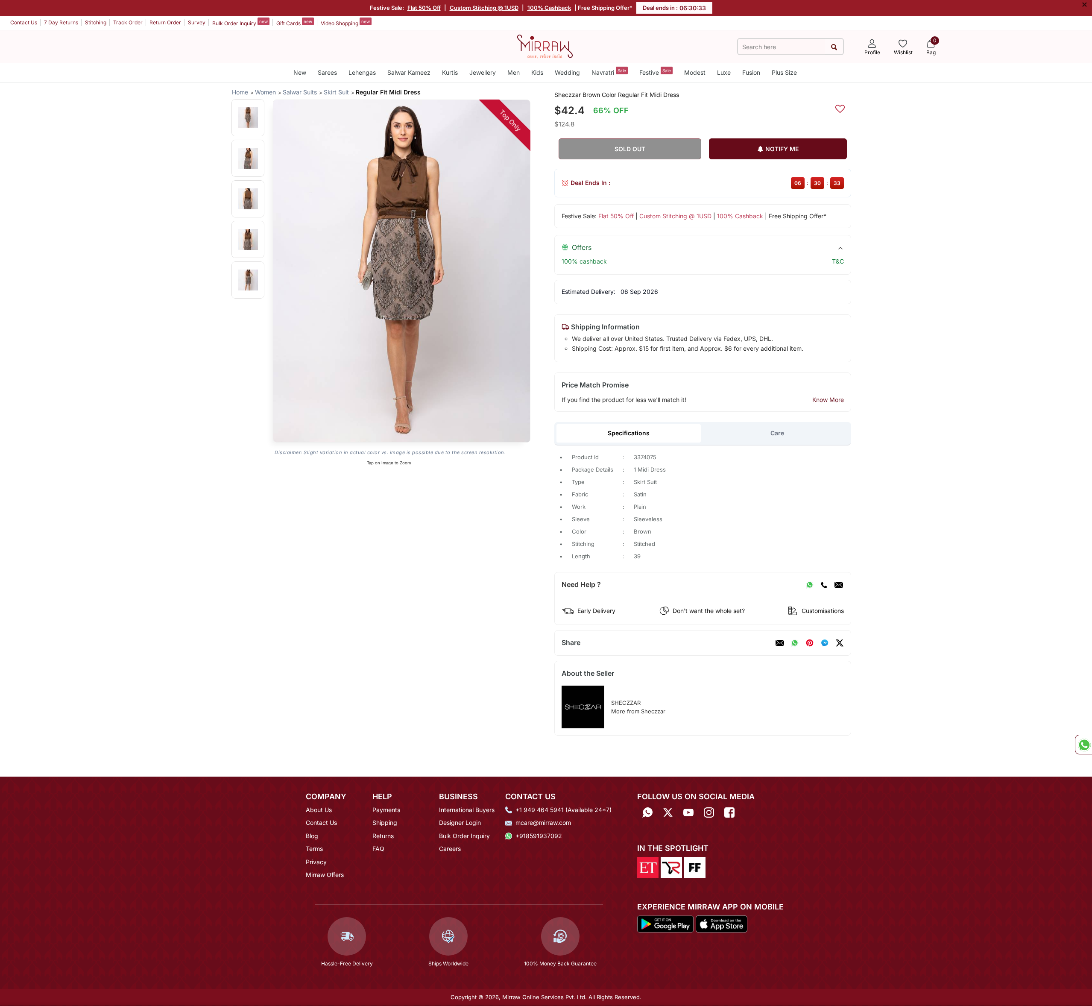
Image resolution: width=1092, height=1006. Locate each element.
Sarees (327, 72)
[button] (248, 118)
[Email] (839, 584)
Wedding (567, 72)
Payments (386, 809)
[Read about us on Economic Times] (648, 867)
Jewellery (482, 72)
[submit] (834, 47)
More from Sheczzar (638, 711)
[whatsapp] (794, 643)
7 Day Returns (61, 22)
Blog (312, 835)
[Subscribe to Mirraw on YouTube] (688, 812)
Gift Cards (294, 22)
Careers (450, 848)
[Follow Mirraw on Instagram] (709, 812)
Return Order (165, 22)
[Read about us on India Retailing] (671, 867)
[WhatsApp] (809, 584)
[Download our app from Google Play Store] (665, 923)
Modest (695, 72)
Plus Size (784, 72)
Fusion (751, 72)
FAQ (378, 848)
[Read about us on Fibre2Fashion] (695, 867)
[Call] (823, 584)
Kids (537, 72)
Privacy (316, 861)
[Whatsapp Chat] (1083, 744)
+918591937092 (538, 835)
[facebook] (824, 643)
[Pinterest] (809, 643)
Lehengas (362, 72)
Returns (383, 835)
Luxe (724, 72)
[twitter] (839, 643)
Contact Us (23, 22)
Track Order (128, 22)
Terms (314, 848)
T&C (838, 261)
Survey (196, 22)
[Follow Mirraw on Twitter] (668, 812)
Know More (828, 399)
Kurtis (450, 72)
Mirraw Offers (325, 874)
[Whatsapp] (647, 812)
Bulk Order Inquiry (240, 22)
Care (777, 433)
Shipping (384, 822)
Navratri (608, 72)
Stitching (95, 22)
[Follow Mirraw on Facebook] (729, 812)
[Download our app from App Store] (721, 923)
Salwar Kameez (408, 72)
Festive (655, 72)
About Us (319, 809)
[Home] (545, 45)
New (299, 72)
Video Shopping (345, 22)
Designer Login (460, 822)
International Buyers (467, 809)
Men (513, 72)
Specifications (629, 433)
